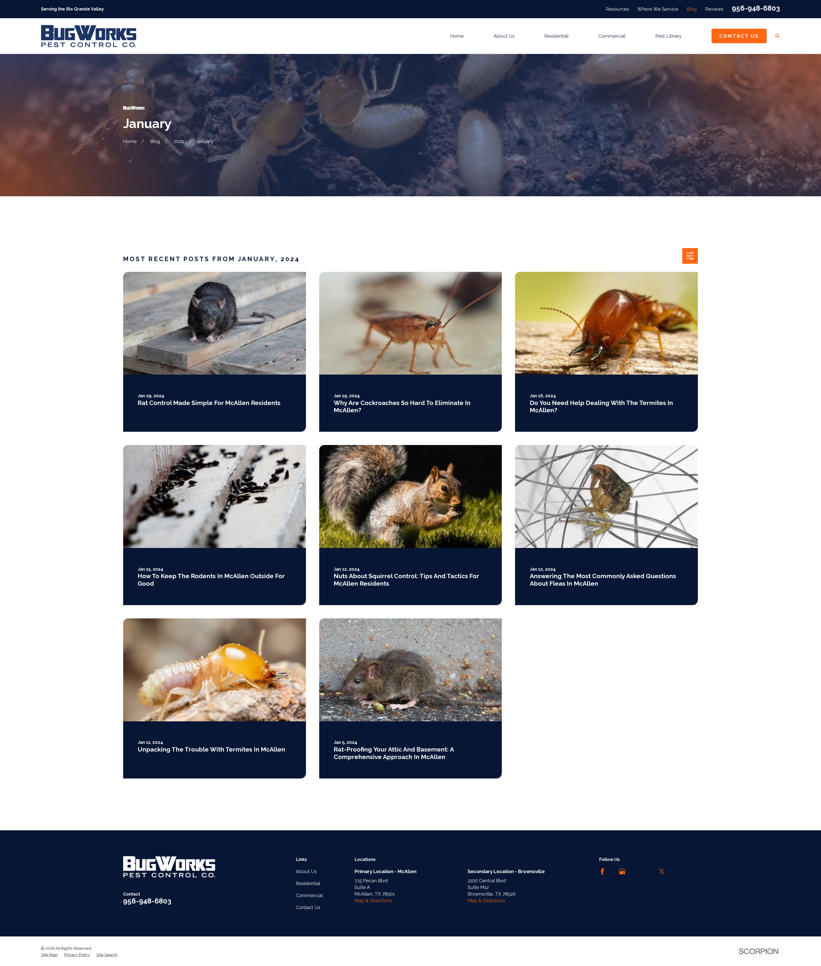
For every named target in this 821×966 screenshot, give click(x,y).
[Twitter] (662, 871)
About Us (306, 871)
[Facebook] (602, 871)
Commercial (309, 895)
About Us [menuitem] (504, 36)
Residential (308, 883)
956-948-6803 (756, 8)
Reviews (714, 9)
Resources (617, 9)
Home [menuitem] (457, 36)
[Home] (88, 36)
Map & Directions (373, 900)
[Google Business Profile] (622, 871)
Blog (692, 9)
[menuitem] (49, 955)
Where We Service (657, 9)
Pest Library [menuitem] (668, 36)
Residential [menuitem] (556, 36)
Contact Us (739, 36)
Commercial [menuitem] (611, 36)
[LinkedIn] (642, 871)
